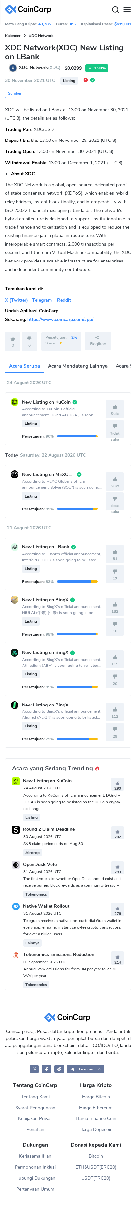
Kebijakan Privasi (35, 1118)
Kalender (13, 35)
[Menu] (127, 10)
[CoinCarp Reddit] (59, 1069)
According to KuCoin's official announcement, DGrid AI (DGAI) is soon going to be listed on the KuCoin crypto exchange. (72, 802)
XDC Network (41, 35)
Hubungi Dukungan (35, 1178)
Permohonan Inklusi (35, 1167)
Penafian (35, 1129)
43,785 (44, 24)
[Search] (115, 10)
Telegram (41, 300)
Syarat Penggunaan (35, 1108)
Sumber (14, 93)
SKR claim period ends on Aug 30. (53, 843)
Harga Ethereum (96, 1108)
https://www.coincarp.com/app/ (60, 319)
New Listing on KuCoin (47, 781)
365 (72, 24)
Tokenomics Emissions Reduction (58, 954)
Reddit (64, 300)
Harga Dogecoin (96, 1129)
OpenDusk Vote (40, 864)
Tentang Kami (35, 1097)
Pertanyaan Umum (35, 1189)
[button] (85, 1069)
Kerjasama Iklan (35, 1156)
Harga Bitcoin (96, 1097)
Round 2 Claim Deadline (49, 829)
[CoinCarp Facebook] (46, 1069)
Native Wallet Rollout (46, 906)
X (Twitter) (16, 300)
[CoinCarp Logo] (29, 9)
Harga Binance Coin (96, 1118)
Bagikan (98, 344)
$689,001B (124, 24)
